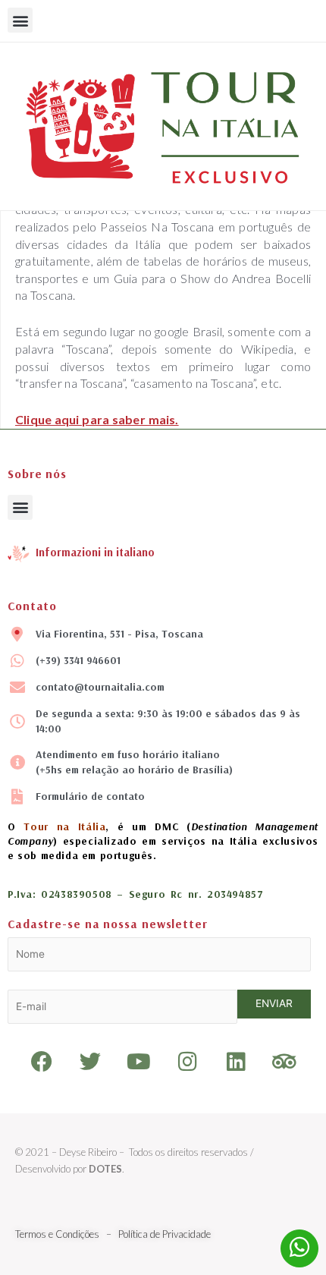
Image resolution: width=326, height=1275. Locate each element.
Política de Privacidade (163, 1234)
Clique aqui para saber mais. (97, 419)
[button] (20, 20)
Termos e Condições (58, 1234)
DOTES (105, 1169)
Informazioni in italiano (95, 552)
